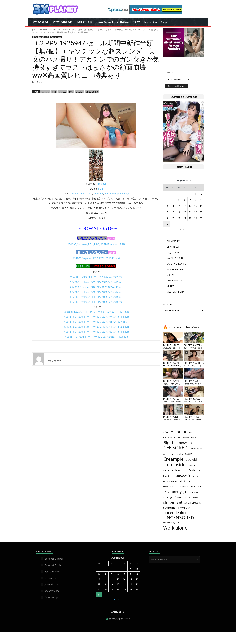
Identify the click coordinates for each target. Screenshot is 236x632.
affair (166, 432)
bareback (167, 437)
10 (166, 206)
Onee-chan (195, 486)
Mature (185, 481)
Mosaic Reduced (175, 269)
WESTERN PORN (175, 291)
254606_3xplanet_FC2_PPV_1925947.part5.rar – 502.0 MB (96, 332)
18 (172, 212)
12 (178, 206)
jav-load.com (51, 578)
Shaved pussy (182, 497)
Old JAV (170, 274)
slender (79, 92)
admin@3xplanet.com (119, 618)
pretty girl (179, 491)
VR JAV (170, 286)
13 (185, 206)
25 (172, 218)
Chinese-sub (196, 448)
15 (195, 206)
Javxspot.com (52, 571)
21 (190, 212)
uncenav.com (52, 590)
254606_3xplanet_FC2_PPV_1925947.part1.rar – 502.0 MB (96, 312)
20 (185, 212)
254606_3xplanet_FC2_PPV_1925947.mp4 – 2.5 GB (96, 244)
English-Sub (173, 252)
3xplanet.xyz (51, 597)
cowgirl (190, 453)
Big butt (194, 437)
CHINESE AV (173, 241)
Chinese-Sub (173, 246)
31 (166, 224)
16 (201, 206)
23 (201, 212)
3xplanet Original (54, 558)
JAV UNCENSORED (40, 29)
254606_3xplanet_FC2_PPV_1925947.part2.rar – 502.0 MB (96, 316)
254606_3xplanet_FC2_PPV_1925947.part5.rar (96, 297)
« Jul (182, 229)
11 (172, 206)
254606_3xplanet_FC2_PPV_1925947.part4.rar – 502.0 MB (96, 326)
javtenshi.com (52, 584)
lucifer (52, 356)
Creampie (173, 459)
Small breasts (192, 502)
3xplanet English (53, 565)
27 (185, 218)
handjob (167, 476)
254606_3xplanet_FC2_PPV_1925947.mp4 (96, 258)
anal (190, 432)
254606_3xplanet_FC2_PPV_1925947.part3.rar (96, 287)
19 (178, 212)
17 (166, 212)
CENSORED (175, 447)
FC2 (54, 92)
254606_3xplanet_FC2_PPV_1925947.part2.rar (96, 282)
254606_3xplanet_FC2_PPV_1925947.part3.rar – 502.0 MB (96, 321)
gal (198, 470)
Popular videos (56, 37)
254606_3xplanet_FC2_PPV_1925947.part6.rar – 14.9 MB (96, 337)
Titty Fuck (184, 507)
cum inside (174, 464)
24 (166, 218)
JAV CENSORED (175, 258)
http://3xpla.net (54, 361)
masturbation (170, 481)
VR (178, 523)
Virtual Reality (169, 523)
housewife (182, 475)
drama (191, 465)
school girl (168, 497)
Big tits (170, 442)
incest (195, 476)
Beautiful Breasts (181, 437)
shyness (195, 497)
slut (179, 502)
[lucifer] (38, 359)
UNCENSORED (92, 92)
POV (71, 92)
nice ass (62, 92)
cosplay (179, 453)
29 (195, 218)
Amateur (45, 92)
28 (190, 218)
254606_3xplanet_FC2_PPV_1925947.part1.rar (96, 276)
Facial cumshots (171, 470)
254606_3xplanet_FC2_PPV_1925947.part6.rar (96, 302)
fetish (192, 470)
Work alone (175, 528)
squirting (169, 507)
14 (190, 206)
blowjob (185, 442)
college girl (168, 454)
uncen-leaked (175, 512)
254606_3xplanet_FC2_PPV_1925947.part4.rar (96, 292)
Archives (167, 304)
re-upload (194, 492)
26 (178, 218)
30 (201, 218)
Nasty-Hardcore (170, 487)
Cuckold (191, 459)
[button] (200, 22)
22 (195, 212)
